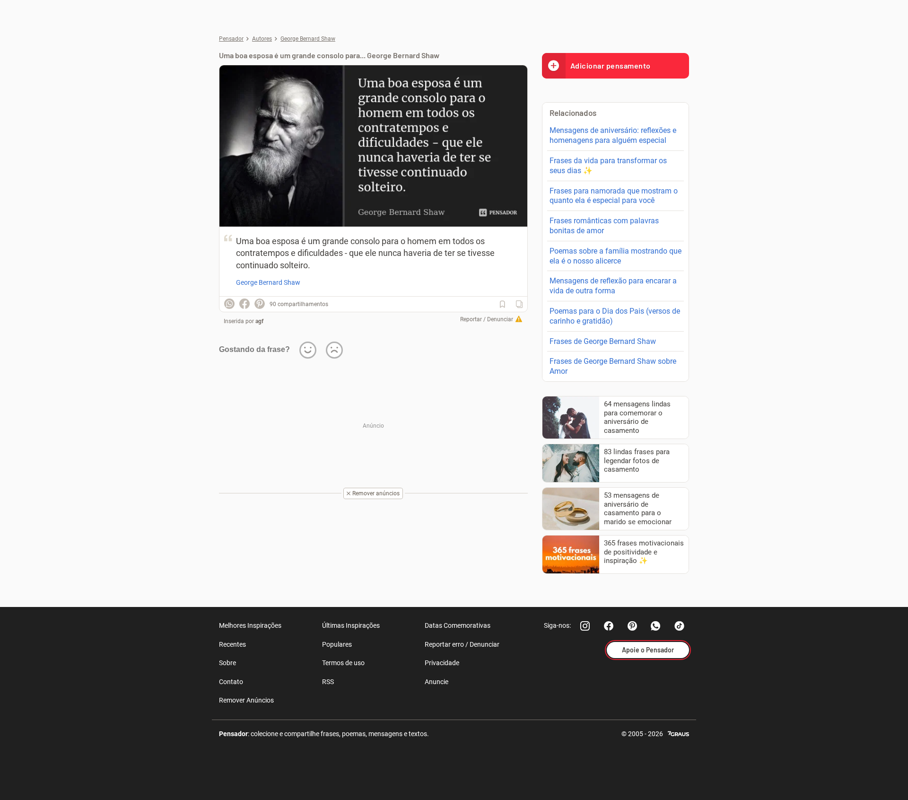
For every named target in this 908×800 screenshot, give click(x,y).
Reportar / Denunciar (486, 319)
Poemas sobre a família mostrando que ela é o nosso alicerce (615, 255)
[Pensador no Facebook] (608, 625)
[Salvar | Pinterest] (259, 304)
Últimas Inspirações (351, 625)
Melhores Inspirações (250, 625)
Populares (337, 644)
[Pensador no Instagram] (585, 625)
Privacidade (442, 663)
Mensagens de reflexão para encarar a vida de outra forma (613, 285)
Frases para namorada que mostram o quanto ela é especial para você (614, 195)
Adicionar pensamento (610, 65)
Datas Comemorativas (457, 625)
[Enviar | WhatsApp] (229, 304)
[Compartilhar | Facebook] (244, 304)
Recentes (232, 644)
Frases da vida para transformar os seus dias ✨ (608, 165)
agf (259, 321)
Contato (231, 682)
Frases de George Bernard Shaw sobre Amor (613, 366)
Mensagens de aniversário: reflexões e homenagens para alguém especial (613, 135)
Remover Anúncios (246, 700)
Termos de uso (343, 663)
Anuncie (436, 682)
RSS (328, 682)
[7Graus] (678, 733)
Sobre (227, 663)
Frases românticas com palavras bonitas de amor (604, 225)
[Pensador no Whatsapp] (655, 625)
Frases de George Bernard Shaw (603, 341)
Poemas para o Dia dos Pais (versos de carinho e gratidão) (615, 316)
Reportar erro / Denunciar (462, 644)
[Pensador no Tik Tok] (679, 625)
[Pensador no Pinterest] (632, 625)
